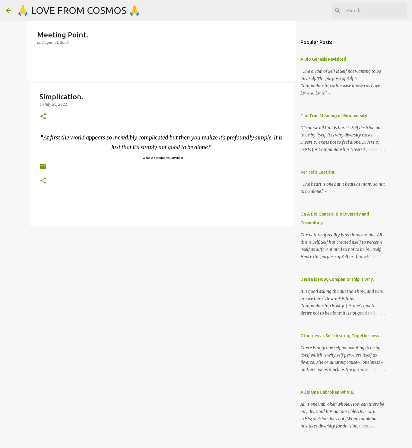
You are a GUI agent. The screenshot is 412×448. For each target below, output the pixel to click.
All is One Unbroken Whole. (327, 392)
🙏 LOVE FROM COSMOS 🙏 (79, 10)
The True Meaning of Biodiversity (333, 115)
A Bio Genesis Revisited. (323, 59)
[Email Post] (43, 169)
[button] (43, 117)
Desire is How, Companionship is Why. (337, 279)
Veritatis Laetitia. (317, 172)
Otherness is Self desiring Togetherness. (340, 335)
